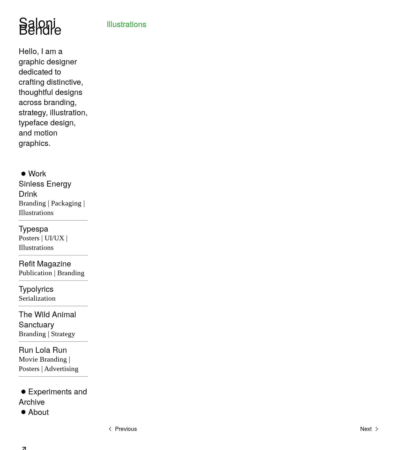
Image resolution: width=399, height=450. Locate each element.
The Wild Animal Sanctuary (47, 319)
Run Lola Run (43, 349)
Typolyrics (36, 288)
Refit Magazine (45, 263)
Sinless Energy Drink (45, 188)
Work (37, 173)
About (38, 411)
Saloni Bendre (40, 25)
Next (366, 428)
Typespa (33, 228)
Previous (125, 428)
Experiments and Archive (53, 396)
